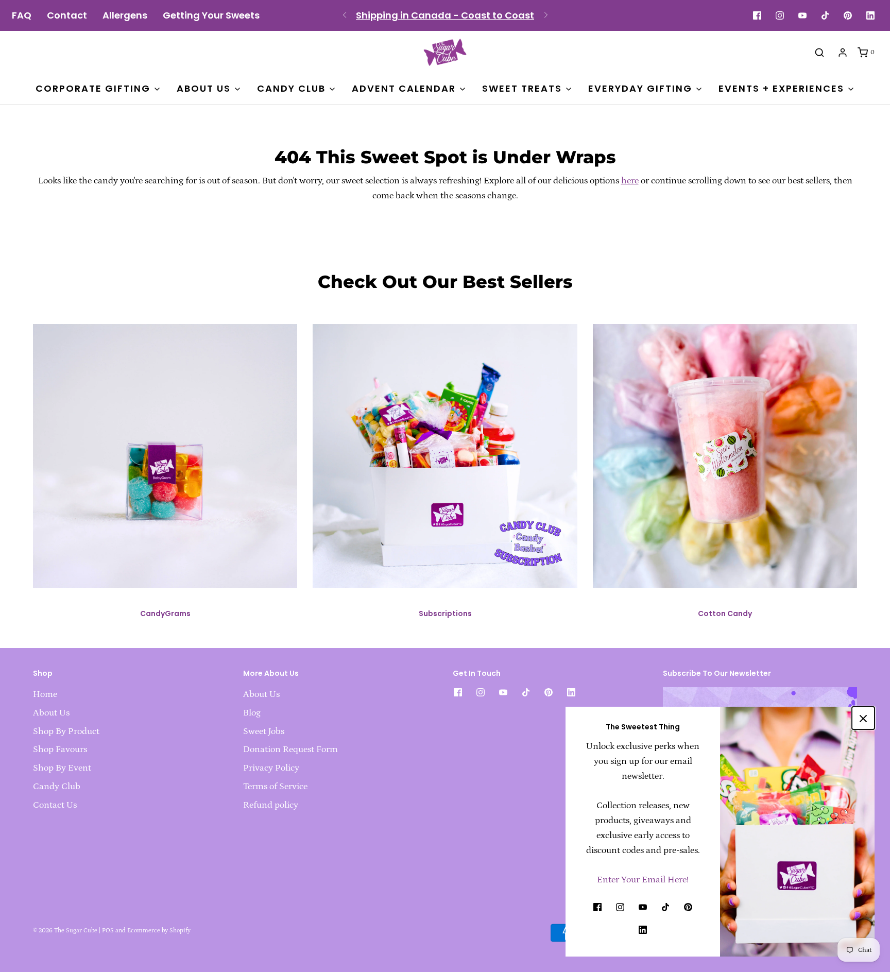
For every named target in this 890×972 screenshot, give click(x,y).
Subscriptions (445, 613)
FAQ (21, 15)
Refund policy (270, 805)
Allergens (124, 15)
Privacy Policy (271, 768)
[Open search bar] (819, 52)
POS (108, 930)
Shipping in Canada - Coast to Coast (445, 15)
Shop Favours (60, 749)
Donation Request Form (290, 749)
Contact (67, 15)
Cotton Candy (725, 613)
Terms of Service (275, 786)
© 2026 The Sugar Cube (65, 930)
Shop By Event (62, 768)
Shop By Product (66, 731)
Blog (252, 713)
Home (45, 694)
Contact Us (55, 805)
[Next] (546, 15)
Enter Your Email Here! (643, 880)
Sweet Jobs (263, 731)
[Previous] (344, 15)
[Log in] (842, 52)
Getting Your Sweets (211, 15)
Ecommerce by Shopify (159, 930)
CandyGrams (165, 613)
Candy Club (56, 786)
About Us (51, 713)
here (630, 181)
